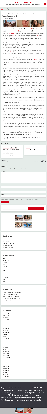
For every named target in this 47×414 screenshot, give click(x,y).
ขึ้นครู (2, 388)
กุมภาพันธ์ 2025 (6, 351)
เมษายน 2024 (5, 372)
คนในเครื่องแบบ (6, 147)
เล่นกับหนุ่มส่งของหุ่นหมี (7, 245)
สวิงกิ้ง (9, 13)
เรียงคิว (42, 397)
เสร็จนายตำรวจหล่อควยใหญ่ (8, 243)
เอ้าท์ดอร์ (17, 400)
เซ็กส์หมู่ (16, 13)
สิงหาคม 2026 (6, 313)
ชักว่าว (8, 137)
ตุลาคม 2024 (5, 359)
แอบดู (34, 400)
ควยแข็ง (9, 52)
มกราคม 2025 (6, 353)
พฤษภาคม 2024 (6, 370)
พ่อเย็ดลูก (39, 390)
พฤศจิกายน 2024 (6, 357)
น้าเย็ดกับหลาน (21, 390)
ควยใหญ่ (5, 137)
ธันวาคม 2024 (6, 355)
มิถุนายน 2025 (6, 343)
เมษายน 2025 (5, 347)
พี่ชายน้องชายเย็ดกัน (31, 390)
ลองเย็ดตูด (19, 137)
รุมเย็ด (2, 392)
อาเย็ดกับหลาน (3, 395)
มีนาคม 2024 (5, 374)
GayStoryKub (23, 3)
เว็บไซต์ (2, 194)
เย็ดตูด (38, 35)
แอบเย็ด (38, 400)
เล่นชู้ (9, 151)
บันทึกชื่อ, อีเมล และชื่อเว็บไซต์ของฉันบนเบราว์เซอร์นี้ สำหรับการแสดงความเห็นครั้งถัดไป (20, 199)
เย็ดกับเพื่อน (38, 137)
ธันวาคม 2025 (6, 330)
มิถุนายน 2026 (6, 317)
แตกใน (22, 400)
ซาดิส (10, 390)
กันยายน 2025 (6, 336)
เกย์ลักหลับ (5, 266)
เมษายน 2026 (5, 321)
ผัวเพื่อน (25, 390)
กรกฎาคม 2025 (6, 340)
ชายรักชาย (5, 13)
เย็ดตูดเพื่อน (17, 398)
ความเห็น (3, 171)
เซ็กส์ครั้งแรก (16, 395)
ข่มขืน (4, 258)
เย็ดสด (23, 398)
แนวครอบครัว (14, 151)
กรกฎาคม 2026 (6, 315)
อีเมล (2, 189)
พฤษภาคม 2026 (6, 319)
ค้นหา (36, 208)
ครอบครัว (19, 388)
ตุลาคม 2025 (5, 334)
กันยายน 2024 (6, 362)
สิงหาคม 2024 (6, 364)
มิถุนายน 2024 (6, 368)
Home (2, 9)
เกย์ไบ (12, 13)
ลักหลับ (14, 392)
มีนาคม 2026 (5, 324)
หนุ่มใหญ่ (25, 137)
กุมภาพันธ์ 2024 (6, 376)
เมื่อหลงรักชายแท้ (30, 150)
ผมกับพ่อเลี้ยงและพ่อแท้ (8, 153)
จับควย (11, 42)
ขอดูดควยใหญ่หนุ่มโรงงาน (13, 294)
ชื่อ (2, 185)
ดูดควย (35, 59)
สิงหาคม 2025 (6, 338)
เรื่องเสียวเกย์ (31, 13)
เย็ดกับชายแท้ (21, 13)
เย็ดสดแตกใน (30, 398)
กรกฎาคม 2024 (6, 366)
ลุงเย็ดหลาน (19, 392)
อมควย (29, 137)
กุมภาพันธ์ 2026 (6, 326)
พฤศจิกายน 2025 (6, 332)
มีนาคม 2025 (5, 349)
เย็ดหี (13, 35)
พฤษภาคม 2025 (6, 345)
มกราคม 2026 (6, 328)
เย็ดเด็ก (26, 13)
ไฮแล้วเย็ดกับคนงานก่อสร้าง (13, 296)
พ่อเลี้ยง (42, 390)
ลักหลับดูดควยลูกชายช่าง (8, 247)
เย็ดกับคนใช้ (27, 395)
